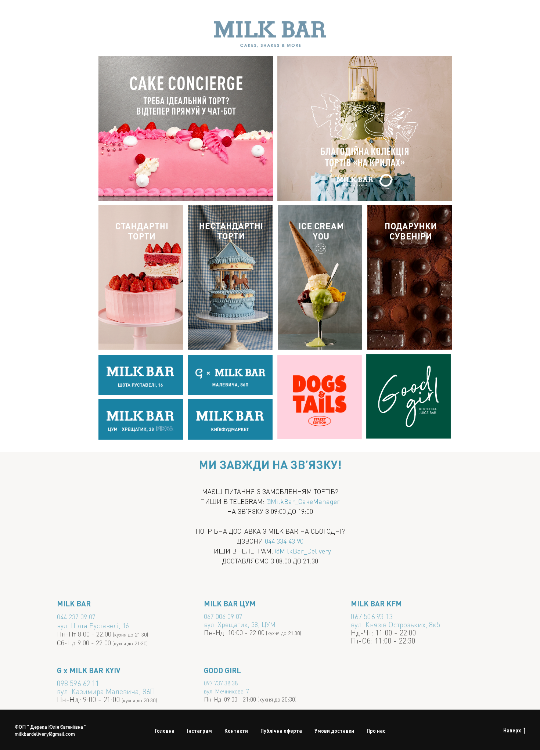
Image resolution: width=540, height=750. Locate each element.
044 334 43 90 (284, 541)
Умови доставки (334, 730)
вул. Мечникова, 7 (226, 691)
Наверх (512, 730)
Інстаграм (199, 730)
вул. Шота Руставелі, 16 (93, 625)
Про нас (376, 730)
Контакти (236, 730)
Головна (164, 730)
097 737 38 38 (221, 683)
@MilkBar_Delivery (303, 551)
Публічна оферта (281, 730)
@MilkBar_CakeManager (303, 501)
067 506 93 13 (372, 616)
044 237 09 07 (76, 616)
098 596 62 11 (78, 683)
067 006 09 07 (223, 616)
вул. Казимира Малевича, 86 (103, 691)
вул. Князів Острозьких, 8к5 (395, 624)
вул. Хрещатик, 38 (231, 624)
